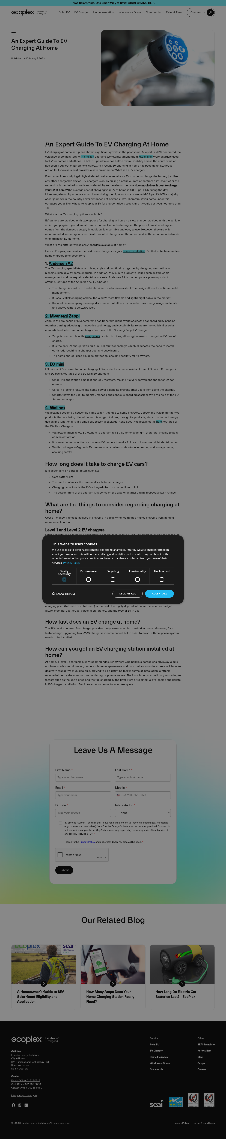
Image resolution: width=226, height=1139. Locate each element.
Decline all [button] (127, 593)
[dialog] (113, 569)
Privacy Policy (71, 562)
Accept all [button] (159, 593)
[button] (63, 594)
